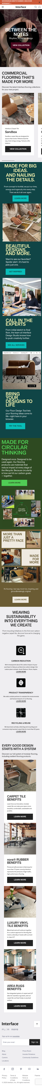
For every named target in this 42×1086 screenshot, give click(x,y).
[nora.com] (15, 1029)
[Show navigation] (2, 7)
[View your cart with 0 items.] (39, 7)
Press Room (27, 1051)
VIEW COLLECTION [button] (21, 45)
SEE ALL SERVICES (16, 345)
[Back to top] (37, 1024)
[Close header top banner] (39, 2)
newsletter (16, 1036)
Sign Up (34, 1042)
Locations (5, 1061)
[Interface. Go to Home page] (21, 7)
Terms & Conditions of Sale (14, 1078)
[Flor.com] (5, 1029)
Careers (5, 1057)
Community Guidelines (30, 1057)
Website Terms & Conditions (26, 1078)
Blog (3, 1051)
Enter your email (9, 1042)
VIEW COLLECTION (18, 149)
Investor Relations (29, 1054)
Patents (37, 1075)
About (4, 1054)
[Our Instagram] (12, 1069)
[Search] (36, 7)
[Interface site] (10, 1023)
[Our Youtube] (29, 1069)
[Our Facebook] (4, 1069)
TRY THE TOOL (15, 426)
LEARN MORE (20, 198)
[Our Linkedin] (38, 1069)
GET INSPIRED (15, 272)
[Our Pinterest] (21, 1069)
